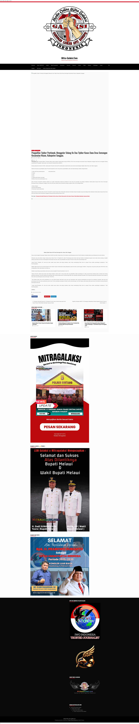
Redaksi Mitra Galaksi (76, 708)
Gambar (33, 68)
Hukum (79, 65)
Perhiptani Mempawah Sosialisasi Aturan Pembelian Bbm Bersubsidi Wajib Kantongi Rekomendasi (69, 323)
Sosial (101, 65)
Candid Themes (81, 720)
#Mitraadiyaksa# (35, 292)
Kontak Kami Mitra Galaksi (78, 710)
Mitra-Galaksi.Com (69, 58)
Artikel (47, 65)
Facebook (35, 296)
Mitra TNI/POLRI (40, 65)
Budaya (89, 65)
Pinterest (47, 296)
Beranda (33, 65)
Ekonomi (68, 65)
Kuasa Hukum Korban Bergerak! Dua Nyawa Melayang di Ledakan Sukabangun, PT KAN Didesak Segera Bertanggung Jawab (95, 324)
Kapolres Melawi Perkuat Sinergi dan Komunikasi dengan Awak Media (42, 323)
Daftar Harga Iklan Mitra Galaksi (49, 68)
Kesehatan (62, 65)
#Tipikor (39, 292)
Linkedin (54, 296)
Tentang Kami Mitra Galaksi (76, 707)
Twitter (41, 296)
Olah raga (39, 68)
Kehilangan (95, 65)
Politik (84, 65)
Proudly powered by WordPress (61, 720)
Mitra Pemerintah (54, 65)
